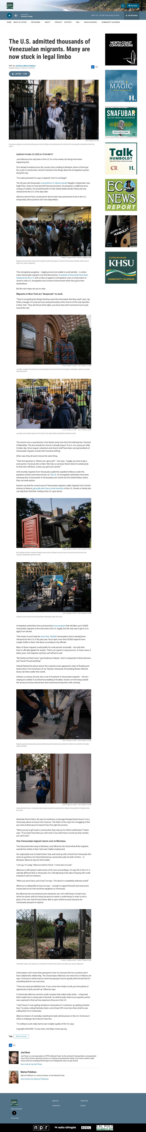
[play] (9, 15)
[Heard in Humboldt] (121, 231)
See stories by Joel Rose (31, 1064)
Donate (134, 5)
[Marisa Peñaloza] (13, 1077)
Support (68, 22)
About (47, 22)
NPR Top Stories (21, 1036)
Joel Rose (19, 66)
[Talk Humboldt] (121, 158)
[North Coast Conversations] (121, 49)
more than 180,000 (49, 636)
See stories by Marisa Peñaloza (35, 1079)
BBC (78, 22)
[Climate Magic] (121, 86)
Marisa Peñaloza (29, 66)
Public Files (84, 1101)
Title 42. (53, 475)
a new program (59, 626)
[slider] (19, 15)
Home (9, 22)
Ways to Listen (20, 22)
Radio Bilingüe (90, 22)
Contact (58, 22)
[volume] (16, 15)
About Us (55, 1101)
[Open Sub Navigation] (28, 22)
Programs (35, 22)
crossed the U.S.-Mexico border (54, 183)
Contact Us (56, 1105)
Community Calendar (110, 22)
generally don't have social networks (48, 488)
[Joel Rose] (13, 1057)
